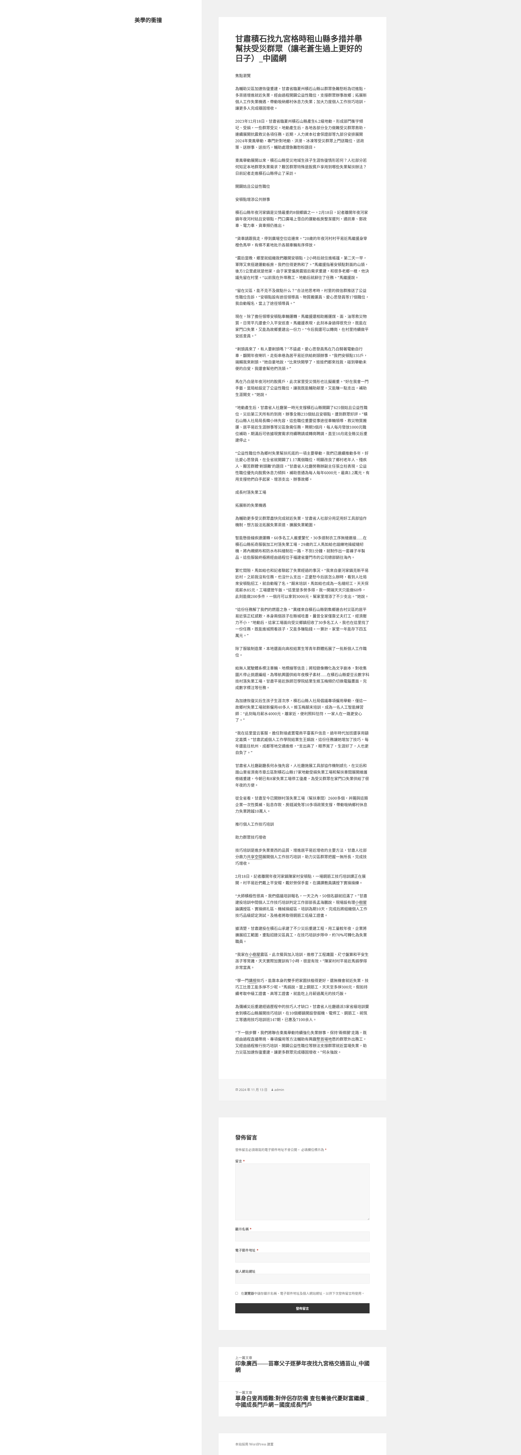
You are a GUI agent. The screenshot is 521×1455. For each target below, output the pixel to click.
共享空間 (254, 856)
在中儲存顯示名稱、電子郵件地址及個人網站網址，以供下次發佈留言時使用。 (303, 1293)
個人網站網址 (245, 1271)
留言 (240, 1161)
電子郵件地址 (246, 1250)
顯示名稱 (243, 1229)
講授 (252, 980)
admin (279, 1089)
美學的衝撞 (148, 20)
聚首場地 (324, 1039)
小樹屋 (361, 902)
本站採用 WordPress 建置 (254, 1444)
